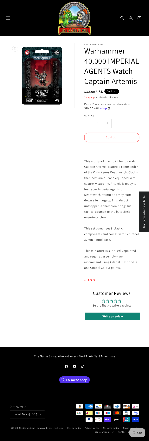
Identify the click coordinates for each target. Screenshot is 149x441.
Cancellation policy (104, 431)
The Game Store (27, 428)
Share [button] (91, 279)
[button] (8, 18)
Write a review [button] (112, 316)
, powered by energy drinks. (50, 428)
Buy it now (111, 149)
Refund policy (74, 428)
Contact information (128, 431)
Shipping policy (111, 428)
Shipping (89, 97)
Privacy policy (92, 428)
